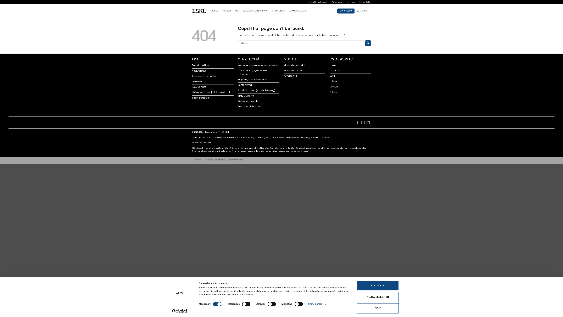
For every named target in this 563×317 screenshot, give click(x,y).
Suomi (364, 11)
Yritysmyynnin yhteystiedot (344, 2)
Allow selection (378, 297)
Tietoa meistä (278, 11)
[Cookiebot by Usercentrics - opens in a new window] (180, 311)
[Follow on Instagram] (363, 123)
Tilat (237, 11)
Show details (315, 304)
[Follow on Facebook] (357, 123)
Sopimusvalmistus (298, 11)
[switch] (246, 304)
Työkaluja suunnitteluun (255, 11)
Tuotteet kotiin (365, 2)
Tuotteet (215, 11)
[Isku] (199, 11)
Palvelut (227, 11)
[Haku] (358, 11)
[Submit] (368, 43)
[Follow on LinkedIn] (368, 123)
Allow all (377, 285)
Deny (378, 308)
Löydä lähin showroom (318, 2)
